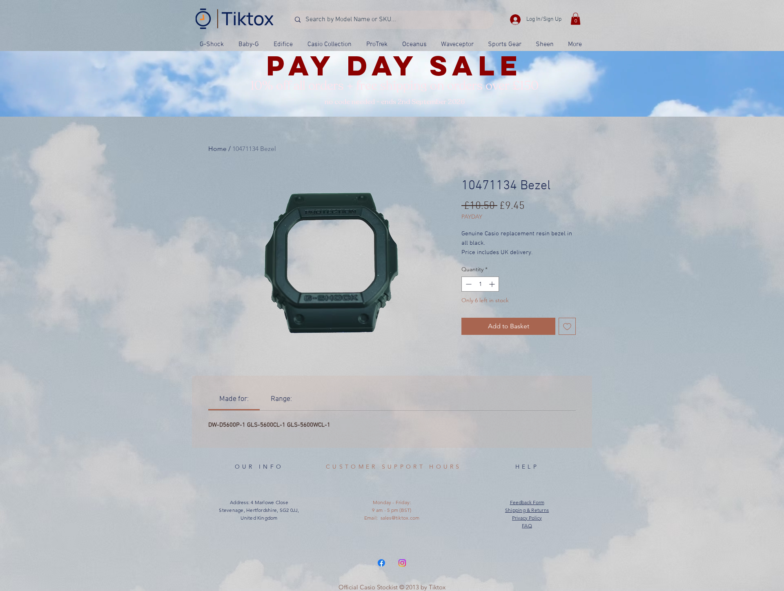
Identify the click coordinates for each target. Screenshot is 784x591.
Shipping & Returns (527, 510)
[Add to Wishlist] (567, 326)
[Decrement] (468, 284)
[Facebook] (381, 563)
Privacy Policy (527, 518)
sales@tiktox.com (400, 518)
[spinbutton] (480, 284)
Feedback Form (527, 502)
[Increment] (493, 284)
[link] (234, 399)
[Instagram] (402, 563)
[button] (575, 19)
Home (217, 149)
